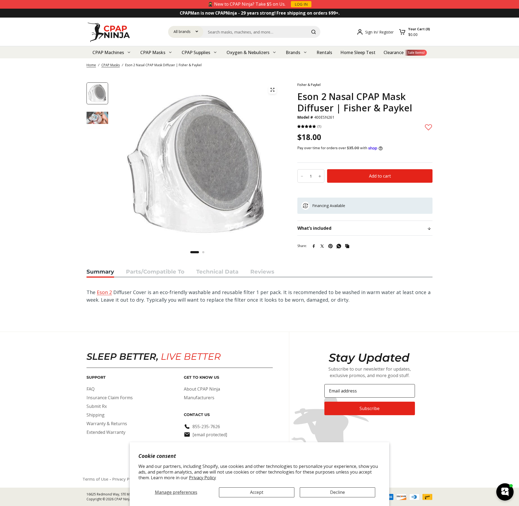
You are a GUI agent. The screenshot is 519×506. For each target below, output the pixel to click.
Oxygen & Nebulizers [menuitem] (248, 52)
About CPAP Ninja (202, 389)
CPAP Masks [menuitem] (152, 52)
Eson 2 (104, 292)
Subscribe (370, 408)
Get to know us (201, 377)
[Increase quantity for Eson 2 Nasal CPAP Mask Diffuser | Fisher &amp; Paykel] (319, 176)
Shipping (95, 415)
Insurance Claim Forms (109, 398)
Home (91, 65)
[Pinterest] (330, 246)
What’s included (314, 228)
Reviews (262, 271)
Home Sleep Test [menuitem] (357, 52)
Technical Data (217, 271)
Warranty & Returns (106, 424)
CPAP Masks (110, 65)
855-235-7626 (206, 427)
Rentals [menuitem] (324, 52)
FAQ (90, 389)
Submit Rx (96, 406)
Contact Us (197, 414)
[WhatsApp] (338, 246)
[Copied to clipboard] (347, 246)
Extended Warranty (105, 432)
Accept (256, 492)
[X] (322, 246)
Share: (302, 246)
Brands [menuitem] (293, 52)
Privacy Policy (202, 478)
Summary (100, 271)
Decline (337, 492)
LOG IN (301, 4)
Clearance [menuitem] (394, 52)
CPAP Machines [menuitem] (108, 52)
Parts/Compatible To (155, 271)
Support (96, 377)
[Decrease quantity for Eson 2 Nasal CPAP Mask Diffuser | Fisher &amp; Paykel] (302, 176)
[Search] (313, 32)
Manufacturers (199, 398)
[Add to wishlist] (428, 127)
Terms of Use (95, 479)
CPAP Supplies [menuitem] (196, 52)
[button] (306, 126)
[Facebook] (313, 246)
